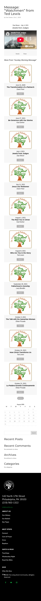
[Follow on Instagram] (16, 582)
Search (34, 433)
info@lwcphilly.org (7, 507)
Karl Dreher (9, 17)
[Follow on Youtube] (11, 582)
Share (25, 54)
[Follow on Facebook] (5, 582)
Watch (20, 93)
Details (18, 54)
